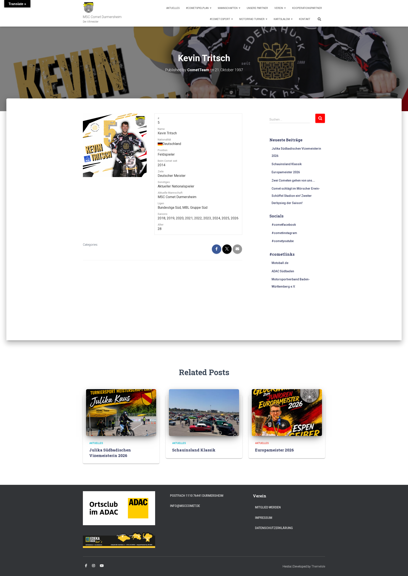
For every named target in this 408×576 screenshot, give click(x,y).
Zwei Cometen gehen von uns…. (293, 180)
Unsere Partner (257, 8)
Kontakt (304, 19)
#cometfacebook (284, 224)
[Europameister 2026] (287, 412)
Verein (279, 8)
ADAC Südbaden (283, 271)
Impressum (263, 517)
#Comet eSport (220, 19)
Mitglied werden (268, 507)
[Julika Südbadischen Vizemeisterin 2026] (121, 412)
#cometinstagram (284, 233)
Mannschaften (228, 8)
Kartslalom (282, 19)
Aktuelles (173, 8)
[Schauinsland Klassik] (204, 412)
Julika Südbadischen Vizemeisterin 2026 (110, 452)
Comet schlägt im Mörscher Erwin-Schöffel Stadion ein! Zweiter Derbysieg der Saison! (296, 195)
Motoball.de (280, 263)
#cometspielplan (197, 8)
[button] (210, 8)
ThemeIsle (318, 566)
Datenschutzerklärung (274, 528)
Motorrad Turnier (252, 19)
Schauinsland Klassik (287, 164)
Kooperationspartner (307, 8)
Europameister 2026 (286, 172)
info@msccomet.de (185, 506)
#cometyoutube (283, 241)
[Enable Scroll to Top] (399, 567)
